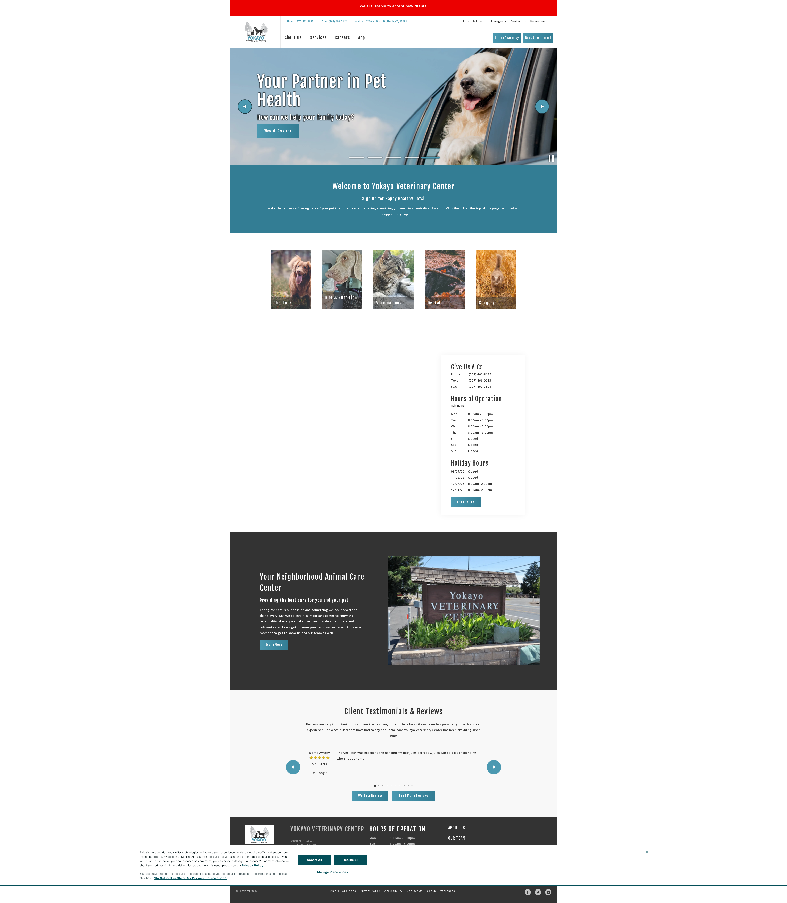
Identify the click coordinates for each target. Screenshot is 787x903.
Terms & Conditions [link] (342, 891)
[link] (256, 32)
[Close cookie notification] (647, 851)
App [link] (361, 37)
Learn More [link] (274, 644)
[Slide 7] (399, 785)
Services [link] (318, 37)
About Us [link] (456, 828)
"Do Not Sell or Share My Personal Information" (190, 878)
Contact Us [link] (518, 21)
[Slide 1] (356, 158)
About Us (293, 37)
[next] (542, 106)
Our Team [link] (457, 838)
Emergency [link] (499, 21)
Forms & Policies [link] (475, 21)
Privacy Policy (253, 865)
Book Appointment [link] (538, 38)
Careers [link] (342, 37)
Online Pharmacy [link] (507, 38)
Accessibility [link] (393, 891)
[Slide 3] (393, 157)
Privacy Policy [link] (370, 891)
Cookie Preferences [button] (441, 891)
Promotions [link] (538, 21)
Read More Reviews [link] (413, 796)
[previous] (245, 106)
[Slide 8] (404, 785)
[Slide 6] (395, 785)
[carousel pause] (551, 158)
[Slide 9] (408, 785)
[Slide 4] (412, 157)
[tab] (458, 406)
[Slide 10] (412, 785)
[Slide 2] (375, 157)
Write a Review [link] (370, 796)
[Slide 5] (430, 157)
